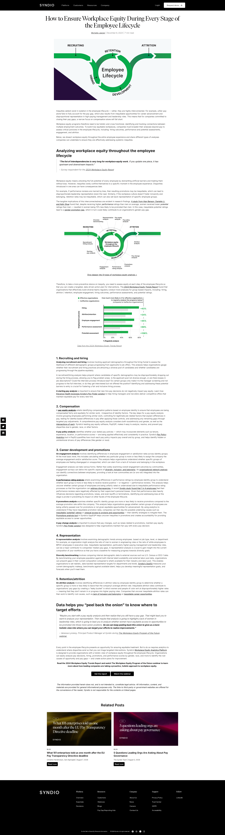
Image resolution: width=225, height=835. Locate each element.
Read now (52, 764)
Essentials (80, 802)
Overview (79, 798)
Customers (78, 5)
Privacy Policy (157, 798)
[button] (100, 674)
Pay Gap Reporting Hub (107, 810)
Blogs (100, 806)
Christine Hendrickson (55, 760)
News (132, 802)
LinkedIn (179, 798)
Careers (133, 806)
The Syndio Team (120, 760)
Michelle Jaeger (98, 33)
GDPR (154, 806)
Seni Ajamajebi (69, 760)
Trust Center (156, 802)
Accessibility (156, 810)
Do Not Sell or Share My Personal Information (94, 831)
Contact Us (134, 810)
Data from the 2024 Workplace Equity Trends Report (99, 346)
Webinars (101, 802)
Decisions (79, 806)
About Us (133, 798)
